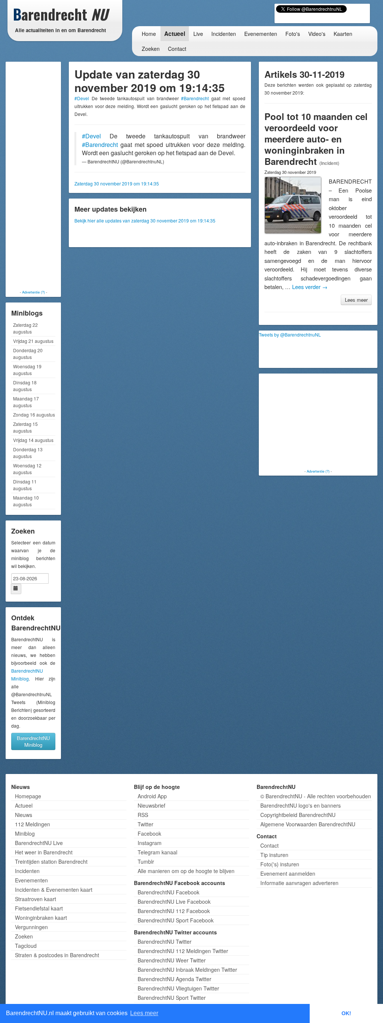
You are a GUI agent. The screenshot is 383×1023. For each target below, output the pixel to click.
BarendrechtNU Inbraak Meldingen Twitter (187, 969)
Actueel (174, 34)
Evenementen (260, 33)
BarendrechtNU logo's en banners (300, 805)
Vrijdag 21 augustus (33, 341)
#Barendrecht (195, 98)
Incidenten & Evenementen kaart (53, 889)
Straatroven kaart (35, 899)
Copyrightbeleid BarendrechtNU (297, 814)
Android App (152, 796)
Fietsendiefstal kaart (39, 908)
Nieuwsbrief (151, 805)
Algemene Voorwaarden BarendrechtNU (307, 824)
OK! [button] (346, 1013)
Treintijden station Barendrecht (51, 861)
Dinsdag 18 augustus (25, 385)
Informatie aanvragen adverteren (299, 883)
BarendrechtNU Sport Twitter (172, 997)
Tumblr (146, 861)
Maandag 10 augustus (26, 500)
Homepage (28, 796)
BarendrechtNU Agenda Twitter (174, 979)
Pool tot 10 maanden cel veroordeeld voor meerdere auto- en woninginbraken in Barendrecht (316, 139)
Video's (316, 33)
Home (149, 33)
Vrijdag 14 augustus (33, 440)
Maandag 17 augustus (26, 401)
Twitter (145, 824)
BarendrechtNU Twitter (165, 941)
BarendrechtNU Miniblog (33, 741)
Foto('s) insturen (279, 864)
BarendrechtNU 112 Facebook (174, 911)
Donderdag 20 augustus (28, 353)
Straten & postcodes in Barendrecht (57, 955)
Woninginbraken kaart (41, 917)
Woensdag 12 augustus (27, 468)
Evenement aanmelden (287, 873)
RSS (143, 814)
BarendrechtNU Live (39, 843)
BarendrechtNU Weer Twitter (172, 960)
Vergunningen (31, 927)
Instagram (150, 843)
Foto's (292, 33)
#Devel (81, 98)
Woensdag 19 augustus (27, 369)
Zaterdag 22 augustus (25, 328)
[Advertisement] (37, 176)
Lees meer (356, 299)
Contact (177, 48)
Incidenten (223, 33)
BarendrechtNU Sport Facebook (176, 920)
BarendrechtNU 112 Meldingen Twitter (183, 951)
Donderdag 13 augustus (28, 452)
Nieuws (23, 814)
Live (198, 33)
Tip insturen (274, 854)
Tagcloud (26, 945)
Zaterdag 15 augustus (25, 427)
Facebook (149, 833)
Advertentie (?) (33, 292)
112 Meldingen (32, 824)
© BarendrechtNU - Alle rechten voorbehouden (315, 796)
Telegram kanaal (157, 852)
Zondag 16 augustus (34, 414)
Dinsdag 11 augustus (25, 484)
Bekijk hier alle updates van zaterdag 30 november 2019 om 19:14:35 (144, 220)
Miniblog (25, 833)
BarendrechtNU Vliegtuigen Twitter (178, 988)
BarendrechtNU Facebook (168, 892)
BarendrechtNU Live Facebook (174, 901)
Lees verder (310, 287)
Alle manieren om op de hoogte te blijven (186, 871)
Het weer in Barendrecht (44, 852)
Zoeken (151, 48)
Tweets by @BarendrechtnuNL (290, 334)
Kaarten (343, 33)
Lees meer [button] (144, 1013)
